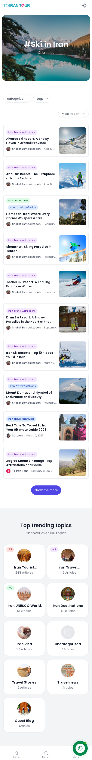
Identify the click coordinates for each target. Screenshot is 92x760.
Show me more (46, 490)
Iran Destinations (18, 200)
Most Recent (71, 114)
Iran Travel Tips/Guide (23, 207)
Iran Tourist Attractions (21, 132)
